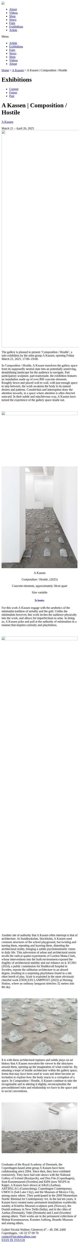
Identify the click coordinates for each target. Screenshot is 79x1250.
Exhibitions (16, 26)
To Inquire (39, 600)
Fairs (12, 23)
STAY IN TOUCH (13, 1240)
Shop (12, 16)
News (12, 19)
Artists (13, 30)
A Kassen (7, 121)
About (13, 9)
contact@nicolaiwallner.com (19, 1236)
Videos (13, 12)
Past (11, 96)
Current (13, 89)
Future (13, 92)
